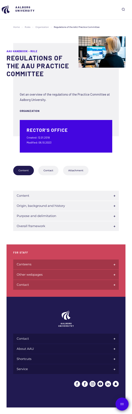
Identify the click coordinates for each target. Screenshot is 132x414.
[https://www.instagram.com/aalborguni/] (93, 384)
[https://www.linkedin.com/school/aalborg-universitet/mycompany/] (108, 384)
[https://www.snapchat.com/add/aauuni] (116, 384)
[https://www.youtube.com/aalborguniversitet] (100, 384)
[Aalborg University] (19, 9)
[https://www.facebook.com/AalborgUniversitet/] (77, 384)
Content (23, 170)
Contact (48, 170)
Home (16, 27)
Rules (27, 27)
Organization (42, 27)
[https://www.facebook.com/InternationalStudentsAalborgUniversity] (85, 384)
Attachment (75, 170)
